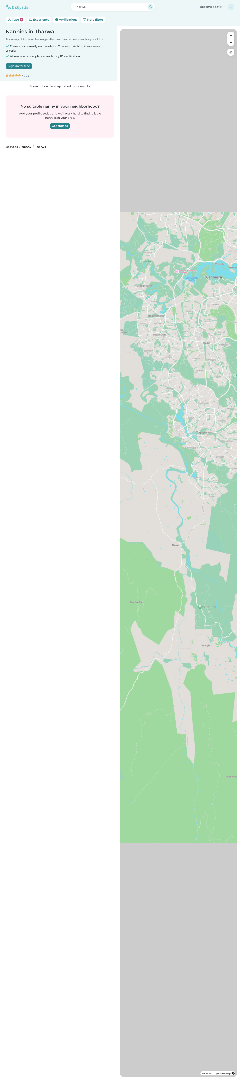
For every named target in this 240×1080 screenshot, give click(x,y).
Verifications (67, 19)
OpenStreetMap (223, 1073)
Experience (40, 19)
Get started (60, 126)
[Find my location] (230, 52)
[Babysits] (17, 7)
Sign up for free (19, 66)
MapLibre (206, 1073)
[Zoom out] (230, 42)
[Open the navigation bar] (231, 7)
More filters (94, 19)
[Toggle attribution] (233, 1073)
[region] (178, 553)
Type (16, 19)
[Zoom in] (230, 35)
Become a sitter (211, 6)
